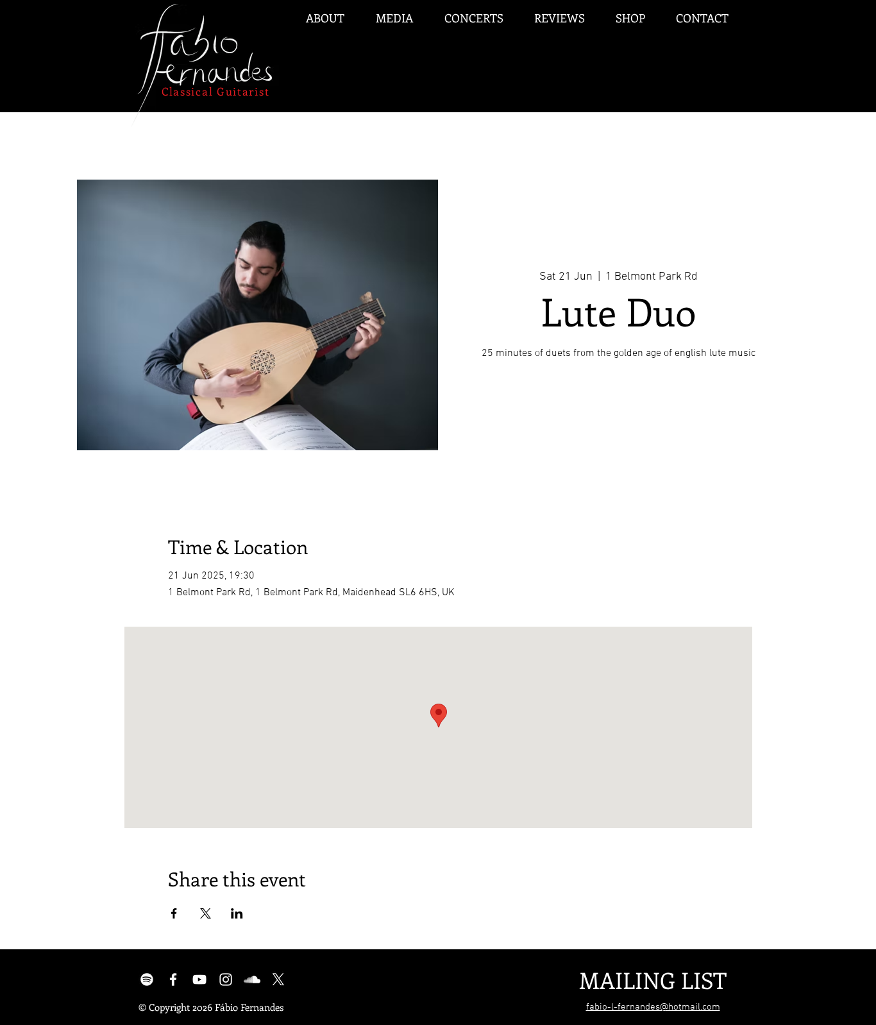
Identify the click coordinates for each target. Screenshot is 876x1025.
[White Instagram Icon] (225, 979)
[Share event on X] (205, 913)
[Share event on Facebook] (174, 913)
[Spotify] (147, 979)
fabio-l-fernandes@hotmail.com (653, 1007)
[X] (278, 979)
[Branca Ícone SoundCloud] (252, 979)
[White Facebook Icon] (173, 979)
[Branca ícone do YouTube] (199, 979)
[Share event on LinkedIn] (237, 913)
